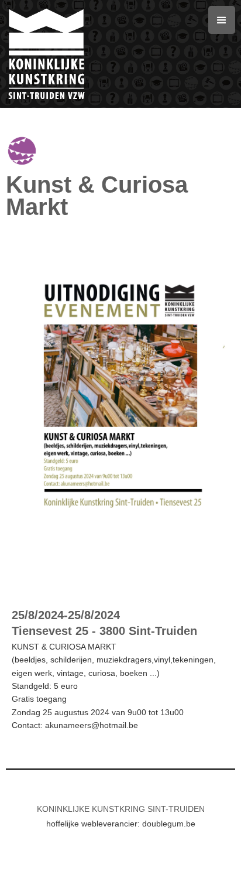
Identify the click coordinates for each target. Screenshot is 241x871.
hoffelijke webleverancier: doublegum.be (120, 823)
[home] (107, 54)
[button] (221, 20)
